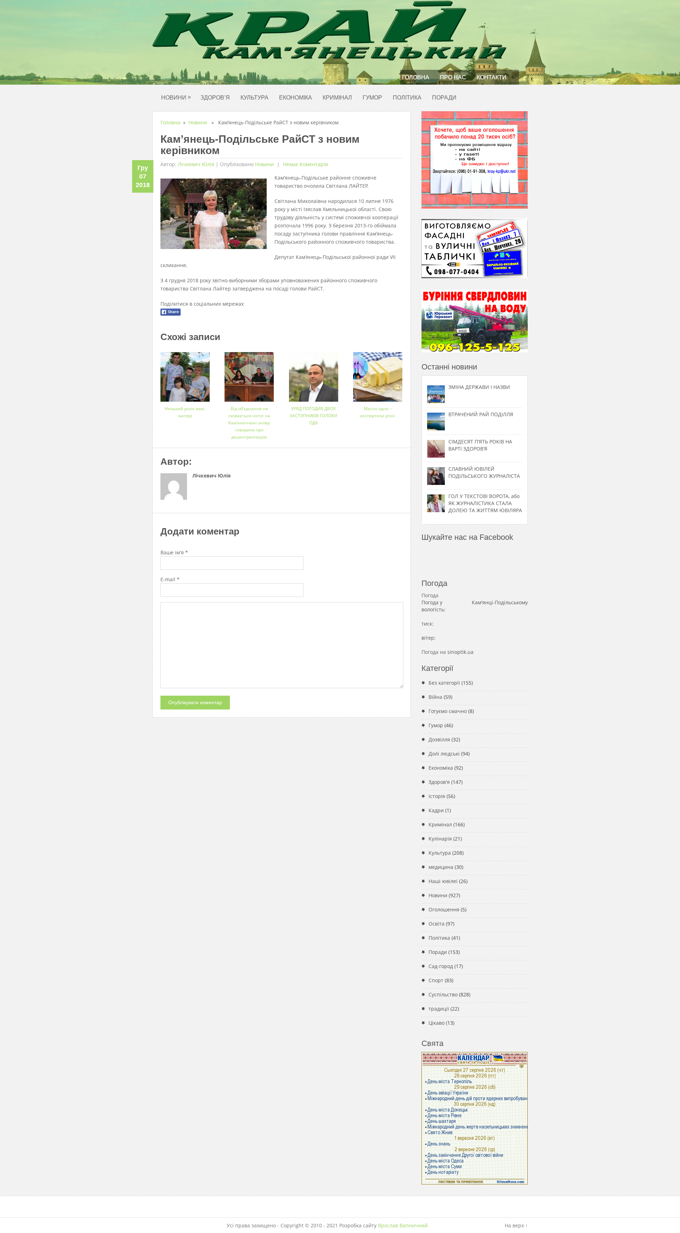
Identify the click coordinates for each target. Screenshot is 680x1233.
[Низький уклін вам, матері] (185, 374)
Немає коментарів (305, 164)
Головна (415, 77)
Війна (435, 697)
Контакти (491, 77)
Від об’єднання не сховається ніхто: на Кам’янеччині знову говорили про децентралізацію (249, 423)
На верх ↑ (516, 1225)
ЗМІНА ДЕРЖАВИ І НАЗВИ (479, 387)
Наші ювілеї (443, 881)
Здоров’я (215, 98)
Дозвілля (439, 739)
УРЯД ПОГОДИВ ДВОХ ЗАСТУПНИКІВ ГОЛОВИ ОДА (313, 416)
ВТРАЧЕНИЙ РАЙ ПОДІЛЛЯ (480, 414)
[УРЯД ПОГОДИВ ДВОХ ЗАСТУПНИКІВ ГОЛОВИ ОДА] (313, 374)
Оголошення (444, 909)
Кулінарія (440, 838)
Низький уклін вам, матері (185, 412)
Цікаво (436, 1022)
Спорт (436, 980)
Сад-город (441, 966)
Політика (407, 98)
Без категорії (444, 682)
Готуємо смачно (448, 711)
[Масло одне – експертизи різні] (377, 374)
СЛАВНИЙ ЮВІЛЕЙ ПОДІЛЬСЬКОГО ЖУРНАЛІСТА (484, 472)
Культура (254, 98)
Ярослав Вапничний (403, 1225)
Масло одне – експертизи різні (377, 412)
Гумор (372, 98)
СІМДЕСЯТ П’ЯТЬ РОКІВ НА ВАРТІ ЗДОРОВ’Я (480, 445)
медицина (441, 867)
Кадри (436, 810)
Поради (444, 98)
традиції (439, 1008)
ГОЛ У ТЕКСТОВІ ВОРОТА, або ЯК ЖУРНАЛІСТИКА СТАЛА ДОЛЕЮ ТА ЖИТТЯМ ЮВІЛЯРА (485, 503)
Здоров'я (439, 782)
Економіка (295, 98)
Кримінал (337, 98)
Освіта (436, 923)
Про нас (453, 77)
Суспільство (443, 994)
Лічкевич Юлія (196, 164)
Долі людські (444, 753)
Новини (176, 97)
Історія (437, 796)
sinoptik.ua (460, 652)
